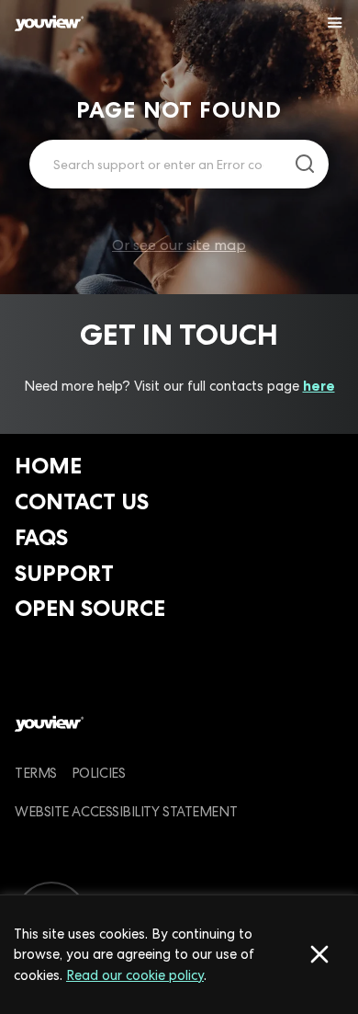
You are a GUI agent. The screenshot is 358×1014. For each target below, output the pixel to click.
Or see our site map (179, 245)
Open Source (90, 608)
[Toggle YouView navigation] (335, 23)
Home (48, 465)
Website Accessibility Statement (126, 811)
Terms (36, 772)
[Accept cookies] (319, 954)
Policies (98, 772)
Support (64, 573)
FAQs (41, 537)
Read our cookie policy (135, 975)
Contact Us (82, 501)
